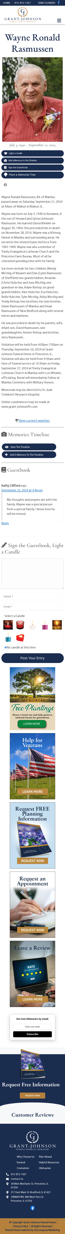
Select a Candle (15, 616)
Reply (5, 523)
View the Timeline (20, 446)
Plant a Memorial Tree (22, 174)
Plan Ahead (45, 1156)
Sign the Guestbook (18, 167)
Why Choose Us (25, 1156)
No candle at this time (21, 647)
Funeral (21, 1162)
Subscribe (32, 1034)
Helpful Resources (49, 1162)
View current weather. (34, 420)
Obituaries (45, 1168)
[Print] (5, 184)
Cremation (23, 1168)
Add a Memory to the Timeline (22, 160)
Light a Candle (15, 153)
